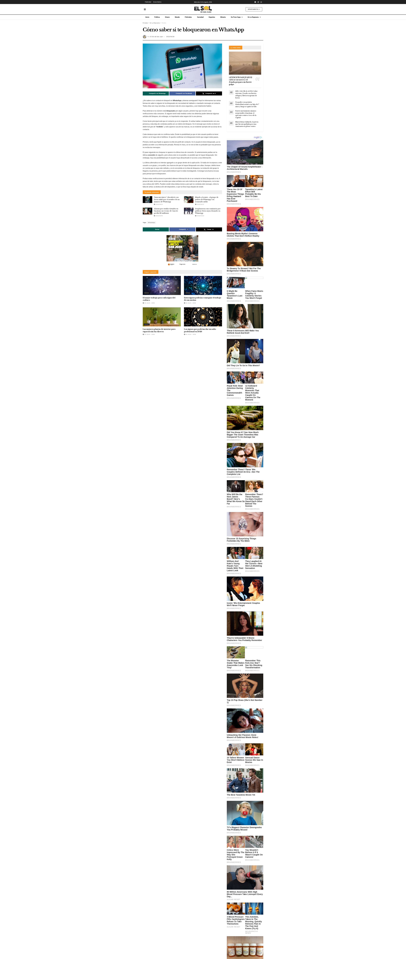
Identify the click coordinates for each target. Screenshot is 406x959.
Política (157, 17)
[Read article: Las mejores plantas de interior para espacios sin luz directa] (162, 316)
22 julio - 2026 (190, 303)
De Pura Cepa (236, 17)
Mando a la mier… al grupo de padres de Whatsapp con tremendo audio (206, 199)
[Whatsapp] (261, 2)
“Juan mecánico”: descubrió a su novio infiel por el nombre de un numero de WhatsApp (167, 199)
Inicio (147, 17)
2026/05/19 (159, 216)
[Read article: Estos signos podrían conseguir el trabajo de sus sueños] (203, 285)
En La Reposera (253, 17)
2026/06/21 (159, 204)
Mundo (177, 17)
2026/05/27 (200, 204)
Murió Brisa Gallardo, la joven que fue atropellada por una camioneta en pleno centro (246, 124)
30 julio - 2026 (149, 303)
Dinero (167, 17)
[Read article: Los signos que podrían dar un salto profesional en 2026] (203, 316)
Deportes (212, 17)
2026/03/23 (200, 216)
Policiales (188, 17)
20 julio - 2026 (149, 334)
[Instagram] (258, 2)
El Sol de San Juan (156, 36)
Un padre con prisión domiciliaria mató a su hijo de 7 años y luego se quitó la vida (247, 104)
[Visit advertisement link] (182, 251)
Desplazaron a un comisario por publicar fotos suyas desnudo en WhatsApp (208, 211)
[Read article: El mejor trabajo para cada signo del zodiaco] (162, 285)
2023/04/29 (170, 36)
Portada (145, 23)
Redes (164, 23)
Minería (223, 17)
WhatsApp (151, 222)
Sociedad (200, 17)
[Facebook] (255, 2)
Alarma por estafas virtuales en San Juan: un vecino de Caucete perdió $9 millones (166, 211)
